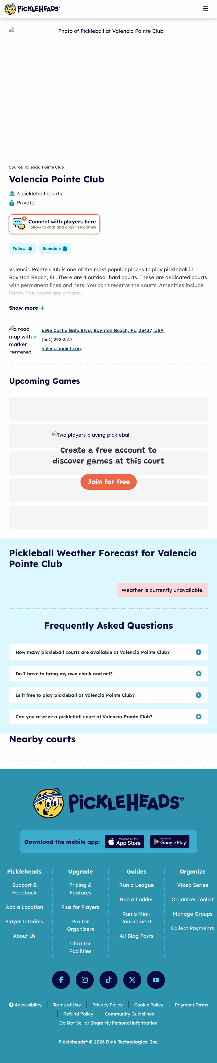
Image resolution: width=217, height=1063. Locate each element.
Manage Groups (192, 914)
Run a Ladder (136, 899)
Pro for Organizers (80, 925)
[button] (22, 248)
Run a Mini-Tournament (136, 918)
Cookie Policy (148, 1005)
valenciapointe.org (62, 348)
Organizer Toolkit (193, 899)
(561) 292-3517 (57, 339)
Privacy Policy (107, 1005)
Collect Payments (192, 928)
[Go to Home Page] (32, 9)
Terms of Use (67, 1005)
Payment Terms (191, 1005)
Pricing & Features (80, 889)
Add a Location (24, 907)
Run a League (136, 885)
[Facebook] (61, 980)
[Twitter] (132, 980)
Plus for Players (80, 907)
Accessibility (28, 1005)
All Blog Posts (136, 936)
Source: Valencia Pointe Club (36, 167)
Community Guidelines (129, 1014)
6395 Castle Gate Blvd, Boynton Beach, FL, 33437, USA (103, 330)
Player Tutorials (24, 921)
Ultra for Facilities (80, 947)
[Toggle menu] (205, 8)
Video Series (192, 885)
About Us (24, 936)
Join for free (108, 481)
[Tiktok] (108, 980)
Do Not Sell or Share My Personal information (108, 1023)
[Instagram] (85, 980)
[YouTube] (156, 980)
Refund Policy (78, 1014)
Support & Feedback (24, 889)
